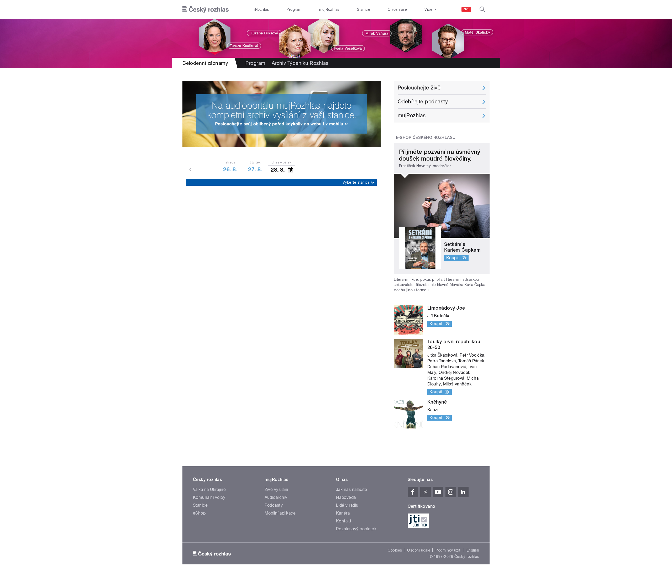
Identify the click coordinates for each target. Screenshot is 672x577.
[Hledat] (482, 9)
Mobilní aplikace (280, 513)
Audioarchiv (276, 497)
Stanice (363, 9)
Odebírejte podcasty (423, 101)
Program (293, 9)
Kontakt (343, 520)
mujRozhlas (329, 9)
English (472, 550)
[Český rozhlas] (205, 9)
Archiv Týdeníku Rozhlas (300, 63)
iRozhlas (261, 9)
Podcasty (274, 505)
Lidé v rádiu (347, 505)
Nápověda (346, 497)
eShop (199, 513)
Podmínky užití (448, 550)
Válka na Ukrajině (209, 489)
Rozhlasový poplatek (356, 528)
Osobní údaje (418, 550)
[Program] (336, 38)
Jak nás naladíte (351, 489)
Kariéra (343, 513)
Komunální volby (209, 497)
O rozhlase (397, 9)
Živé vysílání (276, 489)
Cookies (395, 550)
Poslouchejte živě (419, 87)
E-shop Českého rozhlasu (426, 137)
